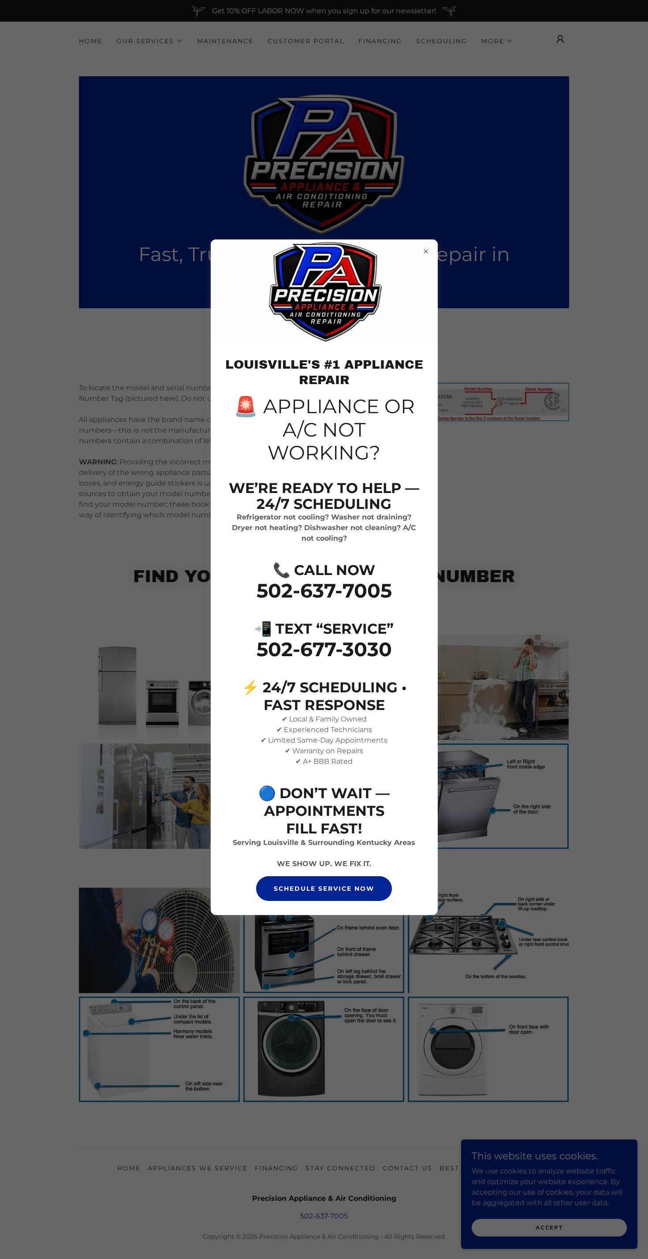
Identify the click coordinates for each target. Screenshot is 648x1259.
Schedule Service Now (324, 889)
